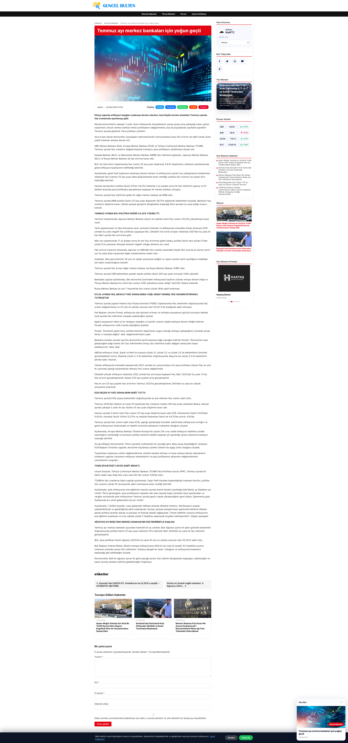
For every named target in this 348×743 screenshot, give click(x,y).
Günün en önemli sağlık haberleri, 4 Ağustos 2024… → (185, 584)
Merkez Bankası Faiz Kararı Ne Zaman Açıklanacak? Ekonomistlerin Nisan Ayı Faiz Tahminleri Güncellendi (234, 177)
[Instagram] (235, 61)
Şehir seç (224, 37)
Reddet (231, 738)
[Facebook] (219, 61)
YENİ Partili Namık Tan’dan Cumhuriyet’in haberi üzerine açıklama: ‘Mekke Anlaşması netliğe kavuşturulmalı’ (234, 190)
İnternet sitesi (101, 703)
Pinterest (203, 107)
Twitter (159, 107)
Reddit (193, 107)
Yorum (98, 656)
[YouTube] (242, 61)
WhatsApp (183, 107)
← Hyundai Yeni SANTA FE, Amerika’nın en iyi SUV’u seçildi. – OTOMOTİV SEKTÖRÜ (128, 584)
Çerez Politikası (199, 14)
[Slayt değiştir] (229, 301)
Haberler (98, 23)
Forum (184, 14)
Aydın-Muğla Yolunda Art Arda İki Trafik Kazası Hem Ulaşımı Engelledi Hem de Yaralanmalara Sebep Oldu (234, 162)
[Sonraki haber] (247, 87)
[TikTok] (219, 69)
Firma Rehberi (168, 14)
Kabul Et (246, 738)
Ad (96, 682)
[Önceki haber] (241, 87)
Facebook (170, 107)
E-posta (99, 693)
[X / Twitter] (227, 61)
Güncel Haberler (149, 14)
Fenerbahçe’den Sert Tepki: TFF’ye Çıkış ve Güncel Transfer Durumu (233, 183)
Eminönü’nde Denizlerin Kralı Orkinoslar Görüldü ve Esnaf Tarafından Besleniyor (234, 170)
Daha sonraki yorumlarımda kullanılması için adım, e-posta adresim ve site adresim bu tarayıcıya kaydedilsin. (150, 718)
